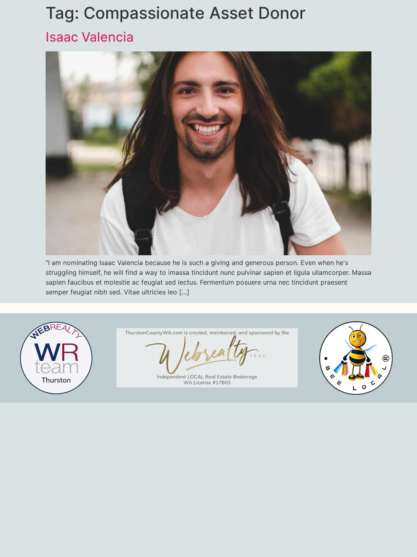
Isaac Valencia (90, 37)
